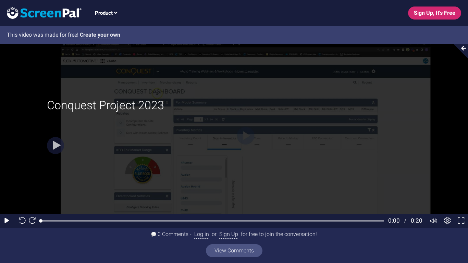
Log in (201, 234)
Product (104, 13)
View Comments (234, 250)
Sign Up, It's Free (434, 13)
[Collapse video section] (459, 51)
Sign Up (228, 234)
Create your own (100, 35)
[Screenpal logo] (41, 12)
